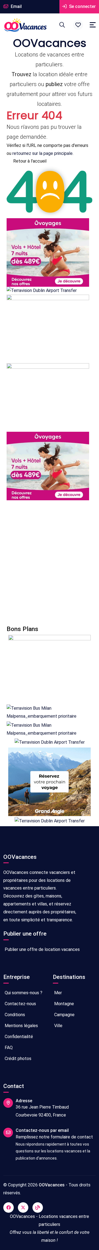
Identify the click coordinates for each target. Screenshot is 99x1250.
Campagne (64, 1014)
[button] (78, 25)
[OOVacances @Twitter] (23, 1207)
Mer (57, 992)
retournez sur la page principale (42, 153)
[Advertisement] (49, 562)
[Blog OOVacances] (37, 1207)
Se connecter (82, 6)
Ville (57, 1025)
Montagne (63, 1003)
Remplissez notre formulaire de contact (54, 1137)
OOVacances (52, 1185)
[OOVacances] (25, 25)
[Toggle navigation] (93, 24)
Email (16, 6)
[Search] (62, 25)
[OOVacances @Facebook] (8, 1207)
